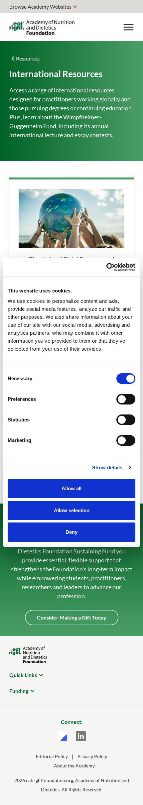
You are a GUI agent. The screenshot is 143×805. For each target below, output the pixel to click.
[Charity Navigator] (62, 736)
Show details (107, 467)
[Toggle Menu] (128, 27)
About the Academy (74, 765)
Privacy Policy (92, 756)
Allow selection (71, 510)
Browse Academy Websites (40, 6)
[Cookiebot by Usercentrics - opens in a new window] (106, 267)
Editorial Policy (52, 756)
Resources (28, 58)
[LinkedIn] (80, 736)
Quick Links (23, 675)
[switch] (125, 399)
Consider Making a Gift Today (71, 617)
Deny (71, 532)
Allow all (71, 488)
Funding (18, 691)
